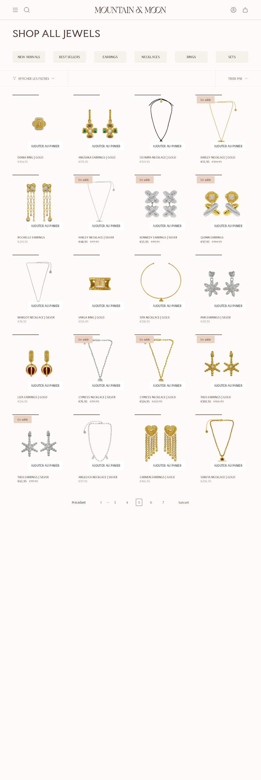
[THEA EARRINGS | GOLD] (221, 363)
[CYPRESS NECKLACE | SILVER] (99, 363)
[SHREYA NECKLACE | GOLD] (221, 443)
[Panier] (245, 10)
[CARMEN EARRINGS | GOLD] (161, 443)
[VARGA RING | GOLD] (99, 284)
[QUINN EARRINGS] (221, 204)
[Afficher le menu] (15, 10)
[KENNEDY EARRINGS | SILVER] (161, 204)
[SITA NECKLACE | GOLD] (161, 284)
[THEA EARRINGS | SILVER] (38, 443)
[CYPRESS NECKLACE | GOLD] (161, 363)
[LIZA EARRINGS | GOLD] (38, 363)
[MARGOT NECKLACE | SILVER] (38, 284)
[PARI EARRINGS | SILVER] (221, 284)
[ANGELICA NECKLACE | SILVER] (99, 443)
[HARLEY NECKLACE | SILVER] (99, 204)
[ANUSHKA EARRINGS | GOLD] (99, 124)
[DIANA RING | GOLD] (38, 124)
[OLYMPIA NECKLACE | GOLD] (161, 124)
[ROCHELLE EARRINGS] (38, 204)
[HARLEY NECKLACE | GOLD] (221, 124)
